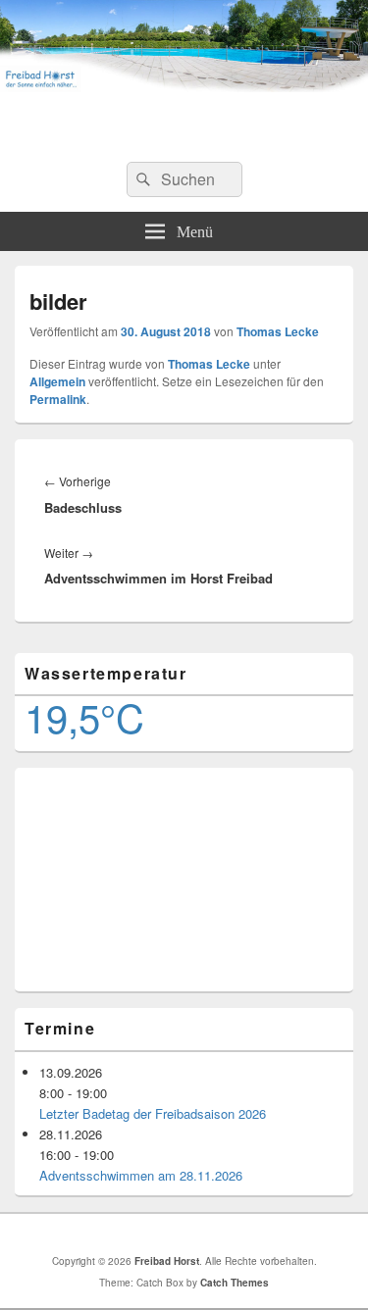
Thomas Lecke (278, 331)
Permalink (57, 399)
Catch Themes (234, 1282)
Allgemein (57, 381)
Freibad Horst (184, 125)
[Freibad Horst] (184, 86)
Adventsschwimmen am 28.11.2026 (140, 1175)
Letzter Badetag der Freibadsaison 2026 (152, 1113)
